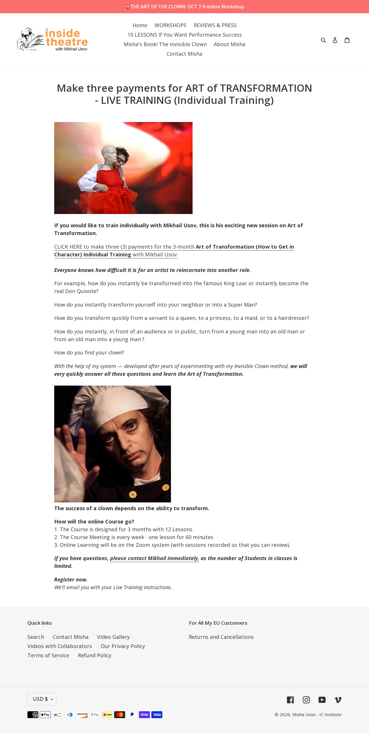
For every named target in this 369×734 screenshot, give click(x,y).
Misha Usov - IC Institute (317, 714)
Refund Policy (94, 655)
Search (35, 636)
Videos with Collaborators (59, 646)
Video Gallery (113, 636)
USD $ (40, 698)
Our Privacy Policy (123, 646)
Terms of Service (48, 655)
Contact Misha (71, 636)
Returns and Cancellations (221, 636)
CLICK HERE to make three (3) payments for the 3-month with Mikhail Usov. (174, 250)
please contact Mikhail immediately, (154, 558)
